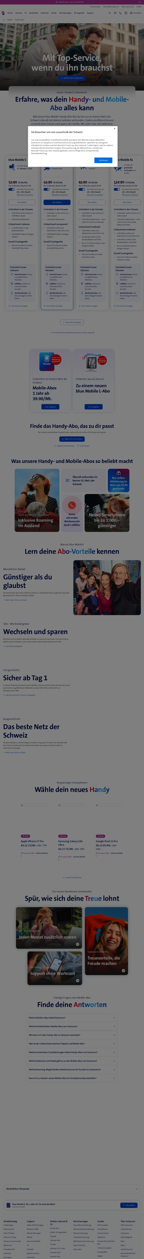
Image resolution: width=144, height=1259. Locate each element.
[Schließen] (114, 128)
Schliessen (103, 160)
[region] (73, 146)
